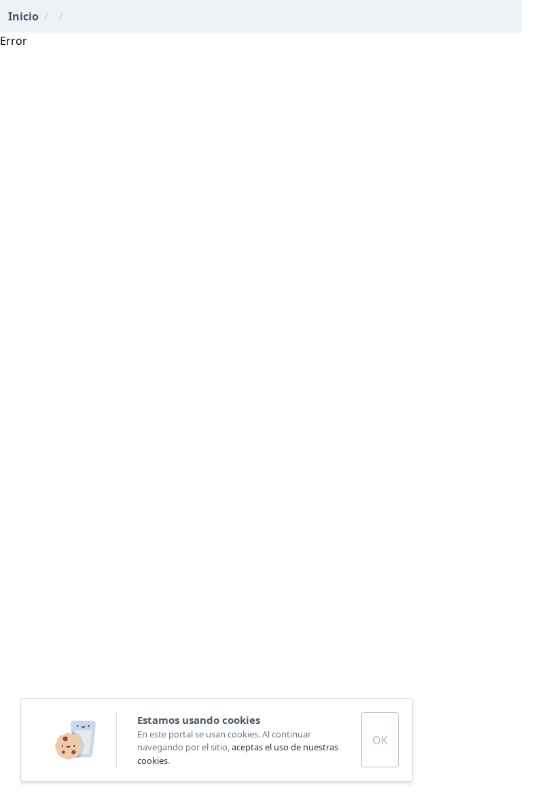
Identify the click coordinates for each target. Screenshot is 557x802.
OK (380, 740)
